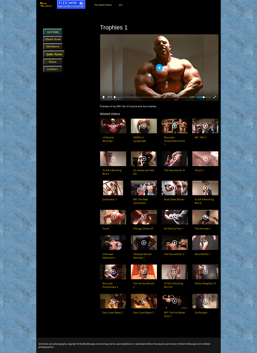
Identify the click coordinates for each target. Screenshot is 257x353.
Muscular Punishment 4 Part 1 (174, 141)
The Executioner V (174, 254)
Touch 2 (199, 170)
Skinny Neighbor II (205, 283)
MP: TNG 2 (200, 137)
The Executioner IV (174, 170)
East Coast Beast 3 (143, 312)
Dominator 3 (109, 199)
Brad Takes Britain (174, 199)
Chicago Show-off (143, 228)
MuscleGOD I (202, 254)
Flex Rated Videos (103, 4)
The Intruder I (202, 228)
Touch (105, 228)
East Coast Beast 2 (112, 312)
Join (121, 4)
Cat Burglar (201, 312)
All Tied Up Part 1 (173, 228)
